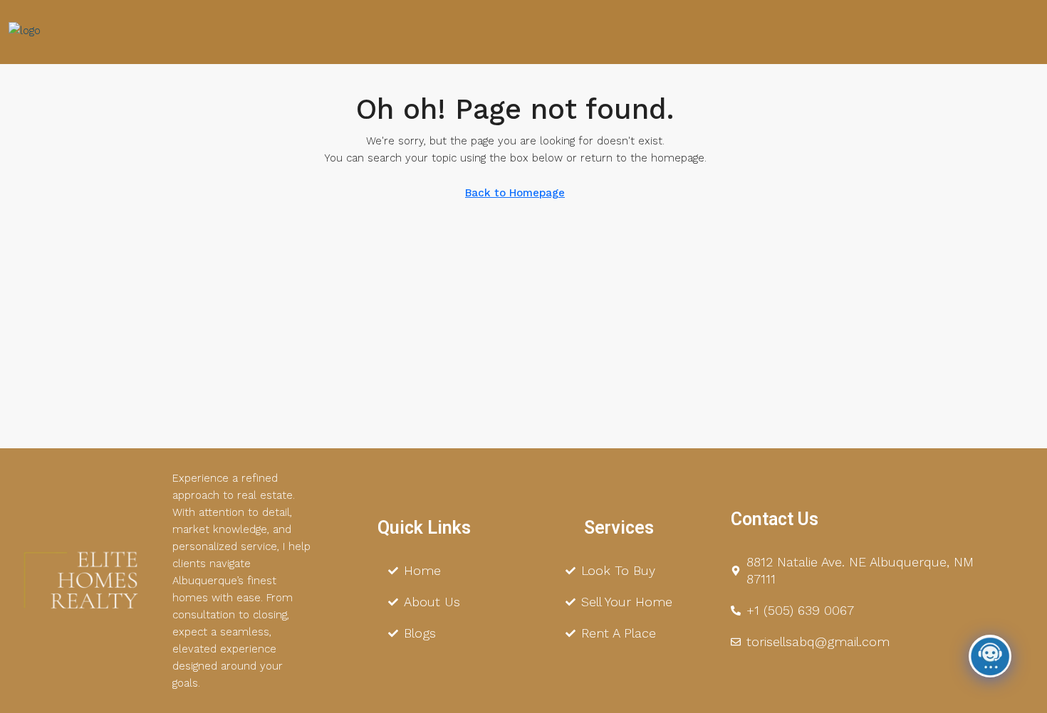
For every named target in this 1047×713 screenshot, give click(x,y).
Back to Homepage (515, 192)
